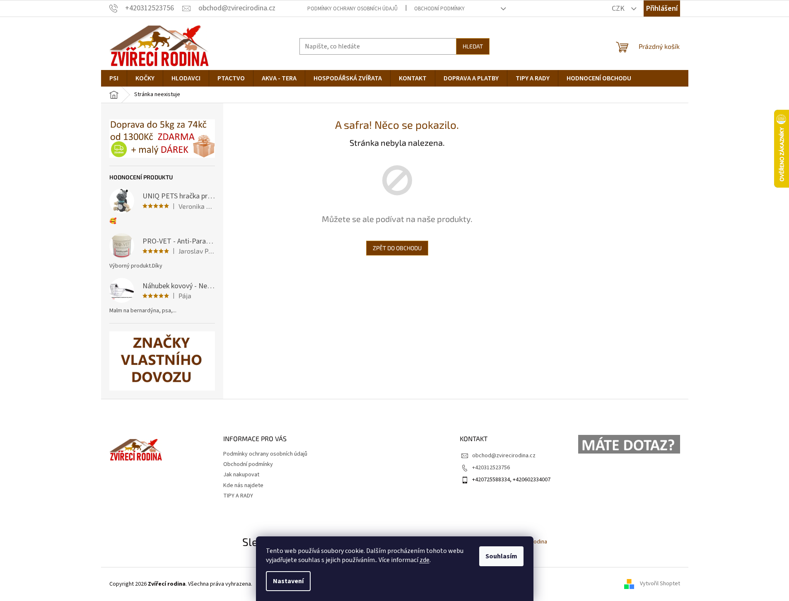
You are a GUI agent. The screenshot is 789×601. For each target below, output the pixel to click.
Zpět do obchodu (397, 247)
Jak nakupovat (241, 475)
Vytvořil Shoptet (660, 584)
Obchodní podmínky (439, 8)
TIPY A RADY (238, 496)
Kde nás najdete (243, 485)
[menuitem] (114, 78)
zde (424, 560)
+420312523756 (491, 467)
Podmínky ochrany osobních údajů (352, 8)
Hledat (473, 46)
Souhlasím (501, 556)
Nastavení (288, 581)
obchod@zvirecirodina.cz (504, 455)
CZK (619, 8)
